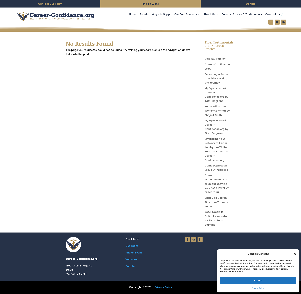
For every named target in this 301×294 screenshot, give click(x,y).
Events (144, 14)
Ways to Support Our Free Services (174, 14)
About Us (209, 14)
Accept (258, 280)
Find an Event (133, 252)
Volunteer (131, 259)
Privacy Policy (258, 288)
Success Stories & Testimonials (242, 14)
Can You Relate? (215, 59)
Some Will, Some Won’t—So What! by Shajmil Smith (217, 111)
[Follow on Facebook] (270, 22)
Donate (130, 266)
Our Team (131, 246)
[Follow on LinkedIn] (283, 22)
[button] (294, 253)
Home (133, 14)
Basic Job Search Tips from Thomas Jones (216, 202)
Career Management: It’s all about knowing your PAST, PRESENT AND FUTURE (217, 184)
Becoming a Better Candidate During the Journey (216, 78)
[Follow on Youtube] (277, 22)
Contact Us (272, 14)
